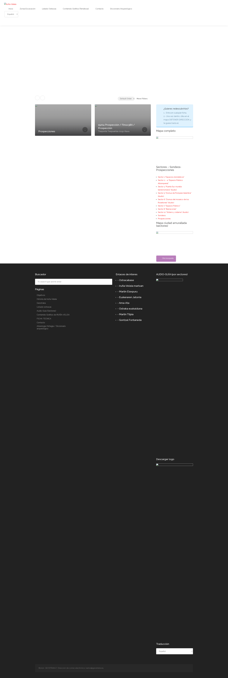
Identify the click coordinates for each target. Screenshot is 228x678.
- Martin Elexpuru (128, 291)
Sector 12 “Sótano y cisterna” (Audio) (173, 212)
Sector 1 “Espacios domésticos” (171, 177)
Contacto (99, 9)
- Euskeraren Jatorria (129, 297)
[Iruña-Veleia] (10, 4)
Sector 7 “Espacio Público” (169, 206)
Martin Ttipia (126, 314)
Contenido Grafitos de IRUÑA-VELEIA (53, 315)
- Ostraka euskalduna (130, 308)
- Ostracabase (126, 280)
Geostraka (41, 303)
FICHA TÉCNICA (44, 319)
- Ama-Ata (123, 302)
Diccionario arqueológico (121, 9)
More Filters (142, 99)
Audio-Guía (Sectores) (46, 311)
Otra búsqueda (167, 258)
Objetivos (41, 295)
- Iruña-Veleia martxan (130, 285)
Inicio (10, 9)
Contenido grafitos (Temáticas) (75, 9)
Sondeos (162, 215)
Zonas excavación (27, 9)
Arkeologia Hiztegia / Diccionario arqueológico (51, 327)
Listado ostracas (49, 9)
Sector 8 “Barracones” (167, 209)
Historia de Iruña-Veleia (47, 299)
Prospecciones (164, 219)
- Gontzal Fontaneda (130, 319)
